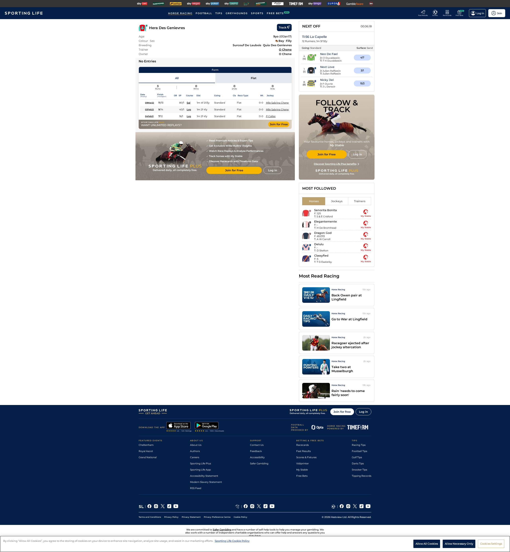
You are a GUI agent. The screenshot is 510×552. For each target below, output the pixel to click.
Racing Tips (359, 444)
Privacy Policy (171, 517)
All (177, 78)
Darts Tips (358, 463)
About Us (195, 444)
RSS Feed (195, 488)
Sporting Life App (200, 469)
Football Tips (359, 451)
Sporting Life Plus (200, 463)
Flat (253, 78)
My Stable (302, 469)
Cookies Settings (491, 543)
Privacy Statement (191, 517)
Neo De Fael (329, 54)
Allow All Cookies (427, 543)
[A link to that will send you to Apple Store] (179, 427)
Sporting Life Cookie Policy (232, 540)
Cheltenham (146, 444)
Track (282, 27)
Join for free (342, 412)
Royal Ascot (146, 451)
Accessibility (257, 457)
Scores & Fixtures (306, 457)
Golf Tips (357, 457)
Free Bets (302, 475)
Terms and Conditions (150, 517)
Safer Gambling (259, 463)
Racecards (302, 444)
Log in (363, 412)
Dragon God (323, 233)
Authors (195, 451)
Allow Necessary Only (459, 543)
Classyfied (321, 255)
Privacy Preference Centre (217, 517)
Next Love (327, 67)
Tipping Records (361, 475)
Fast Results (303, 451)
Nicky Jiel (327, 80)
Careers (194, 457)
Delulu (319, 244)
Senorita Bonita (325, 210)
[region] (255, 544)
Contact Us (257, 444)
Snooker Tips (359, 469)
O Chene (285, 49)
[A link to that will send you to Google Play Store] (209, 427)
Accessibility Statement (204, 475)
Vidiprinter (302, 463)
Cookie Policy (240, 517)
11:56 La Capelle (314, 37)
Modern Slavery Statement (206, 481)
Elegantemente (325, 221)
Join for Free (279, 124)
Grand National (148, 457)
